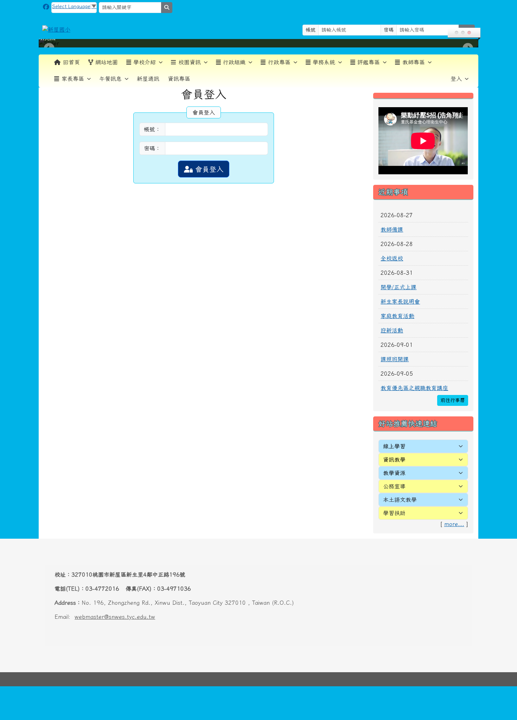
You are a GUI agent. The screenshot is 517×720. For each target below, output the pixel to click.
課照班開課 (395, 359)
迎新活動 (392, 330)
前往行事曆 (452, 400)
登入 (456, 79)
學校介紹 (144, 62)
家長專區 (73, 79)
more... (454, 524)
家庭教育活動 (397, 316)
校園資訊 (189, 62)
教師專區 (413, 62)
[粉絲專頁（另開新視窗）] (46, 7)
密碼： (152, 148)
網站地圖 (106, 62)
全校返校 (392, 258)
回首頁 (71, 62)
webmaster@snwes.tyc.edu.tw (115, 617)
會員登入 (208, 169)
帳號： (152, 129)
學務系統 (324, 62)
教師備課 (392, 229)
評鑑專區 (368, 62)
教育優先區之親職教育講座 (414, 388)
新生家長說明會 (400, 301)
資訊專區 (179, 79)
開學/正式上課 (398, 287)
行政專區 (279, 62)
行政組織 (234, 62)
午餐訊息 (110, 79)
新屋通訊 (148, 79)
